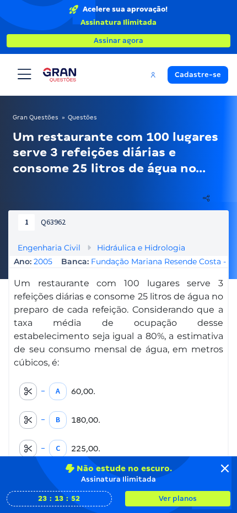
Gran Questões (35, 117)
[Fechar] (225, 468)
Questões (82, 117)
